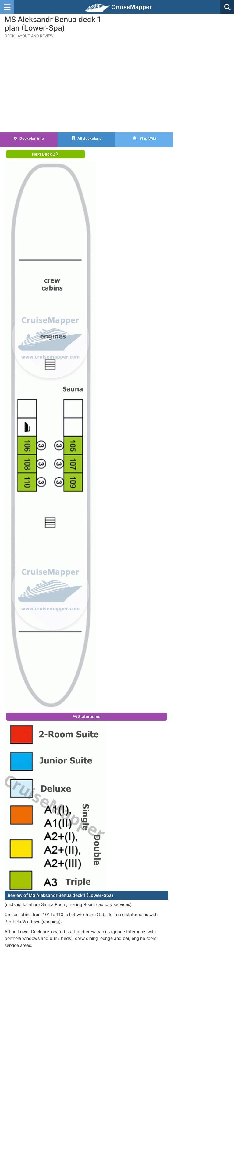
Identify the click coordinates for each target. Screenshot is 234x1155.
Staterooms (88, 716)
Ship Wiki (147, 138)
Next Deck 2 (44, 154)
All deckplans (88, 138)
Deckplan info (31, 138)
